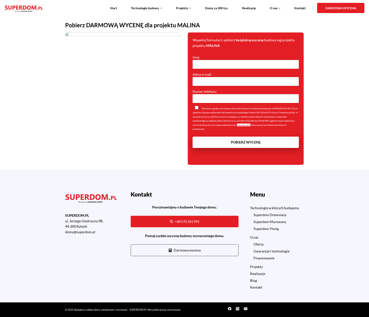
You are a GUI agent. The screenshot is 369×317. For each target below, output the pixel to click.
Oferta (258, 244)
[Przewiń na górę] (359, 303)
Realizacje (249, 8)
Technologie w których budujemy (274, 208)
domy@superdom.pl (80, 232)
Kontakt (300, 8)
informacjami (243, 125)
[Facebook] (229, 308)
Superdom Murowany (269, 222)
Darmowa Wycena (340, 8)
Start (113, 8)
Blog (253, 280)
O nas (254, 237)
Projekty (256, 267)
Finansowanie (263, 258)
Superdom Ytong (266, 229)
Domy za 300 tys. (216, 8)
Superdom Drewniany (269, 215)
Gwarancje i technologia (271, 251)
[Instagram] (237, 308)
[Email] (245, 308)
